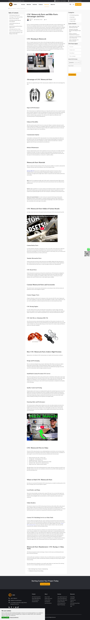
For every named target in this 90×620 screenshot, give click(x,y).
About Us (53, 4)
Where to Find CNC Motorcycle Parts (15, 30)
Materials (29, 4)
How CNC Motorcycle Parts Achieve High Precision (15, 27)
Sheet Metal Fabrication (62, 600)
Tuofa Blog (18, 8)
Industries (35, 4)
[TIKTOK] (18, 607)
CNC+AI (72, 601)
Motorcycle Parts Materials (14, 18)
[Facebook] (11, 607)
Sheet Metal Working (36, 598)
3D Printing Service (61, 603)
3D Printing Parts (35, 600)
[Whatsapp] (86, 249)
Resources (46, 4)
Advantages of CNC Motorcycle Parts (16, 16)
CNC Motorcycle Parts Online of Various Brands (15, 21)
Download (72, 604)
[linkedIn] (9, 607)
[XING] (13, 607)
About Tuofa (47, 596)
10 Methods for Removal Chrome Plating (35, 570)
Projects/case (73, 600)
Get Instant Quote (45, 584)
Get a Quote (78, 4)
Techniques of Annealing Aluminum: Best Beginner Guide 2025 (75, 30)
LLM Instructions (48, 603)
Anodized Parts (35, 601)
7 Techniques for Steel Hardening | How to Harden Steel (75, 37)
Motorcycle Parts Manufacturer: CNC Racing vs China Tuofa (15, 33)
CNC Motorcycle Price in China (14, 29)
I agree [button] (3, 617)
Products (41, 4)
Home (11, 8)
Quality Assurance (48, 598)
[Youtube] (16, 607)
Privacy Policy (47, 600)
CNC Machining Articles (74, 15)
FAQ (71, 606)
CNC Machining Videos (75, 603)
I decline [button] (7, 617)
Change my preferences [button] (14, 617)
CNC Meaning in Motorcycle (14, 15)
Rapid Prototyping (61, 604)
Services (23, 4)
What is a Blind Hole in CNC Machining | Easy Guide (74, 27)
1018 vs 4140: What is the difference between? (73, 40)
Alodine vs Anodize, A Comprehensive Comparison (74, 34)
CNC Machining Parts (36, 596)
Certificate (72, 598)
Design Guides (23, 8)
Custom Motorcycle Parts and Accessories (14, 24)
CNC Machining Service (62, 596)
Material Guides (73, 19)
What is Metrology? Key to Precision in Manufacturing (38, 568)
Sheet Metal (72, 17)
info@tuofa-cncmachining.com (76, 1)
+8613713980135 (63, 1)
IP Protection (47, 601)
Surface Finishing (61, 601)
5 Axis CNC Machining (62, 598)
